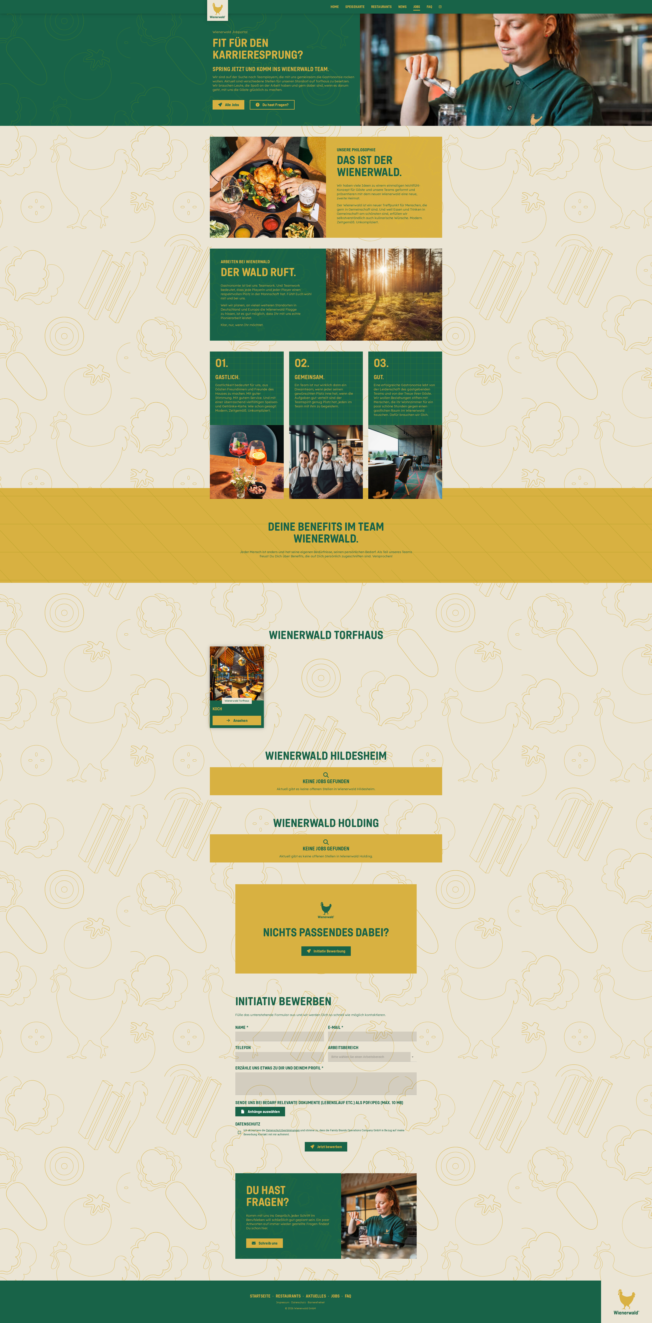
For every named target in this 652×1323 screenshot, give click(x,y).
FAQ (429, 7)
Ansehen (240, 720)
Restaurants (381, 7)
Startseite (260, 1296)
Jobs (416, 7)
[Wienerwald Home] (217, 10)
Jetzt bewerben (329, 1146)
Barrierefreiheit (316, 1302)
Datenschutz (298, 1302)
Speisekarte (355, 7)
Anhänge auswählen (264, 1111)
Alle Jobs (232, 104)
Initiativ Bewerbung (329, 951)
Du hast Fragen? (275, 104)
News (402, 7)
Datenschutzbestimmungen (283, 1130)
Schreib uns (268, 1243)
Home (335, 7)
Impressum (282, 1302)
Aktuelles (316, 1296)
